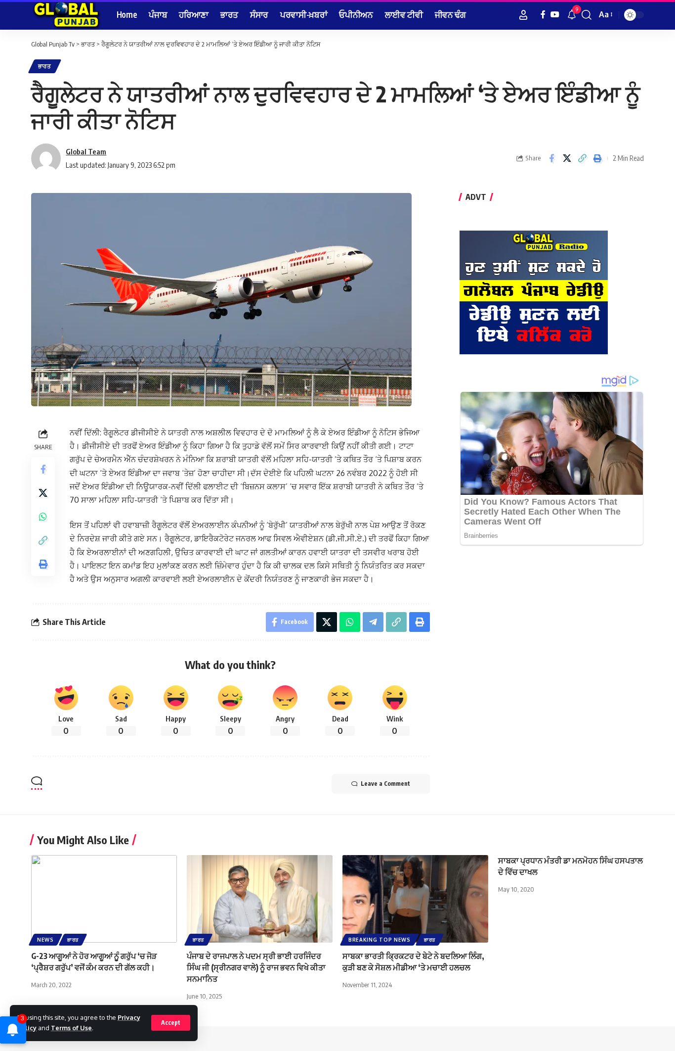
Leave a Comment (385, 783)
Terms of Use (71, 1028)
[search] (586, 14)
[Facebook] (543, 14)
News (45, 940)
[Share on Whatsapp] (43, 516)
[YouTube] (555, 14)
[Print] (597, 158)
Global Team (86, 151)
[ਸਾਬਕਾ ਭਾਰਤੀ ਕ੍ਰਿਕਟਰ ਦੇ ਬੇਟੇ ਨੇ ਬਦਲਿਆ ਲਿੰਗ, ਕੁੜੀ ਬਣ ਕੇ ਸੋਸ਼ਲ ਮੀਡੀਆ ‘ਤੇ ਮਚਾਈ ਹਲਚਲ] (415, 899)
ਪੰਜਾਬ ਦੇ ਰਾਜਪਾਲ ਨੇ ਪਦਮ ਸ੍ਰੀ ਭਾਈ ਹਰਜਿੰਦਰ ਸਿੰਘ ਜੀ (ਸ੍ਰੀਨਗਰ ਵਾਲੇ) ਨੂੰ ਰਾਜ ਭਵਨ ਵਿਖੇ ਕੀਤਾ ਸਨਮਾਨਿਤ (256, 967)
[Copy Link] (582, 158)
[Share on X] (567, 158)
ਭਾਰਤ (44, 66)
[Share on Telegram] (373, 622)
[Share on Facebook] (551, 158)
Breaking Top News (379, 940)
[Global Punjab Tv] (66, 15)
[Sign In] (523, 15)
